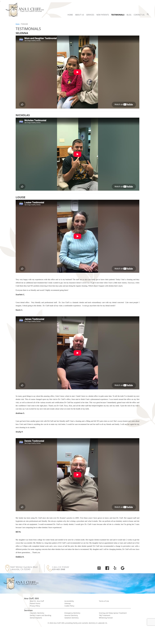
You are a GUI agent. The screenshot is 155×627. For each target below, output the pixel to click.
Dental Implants (36, 618)
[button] (148, 15)
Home (70, 15)
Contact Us (139, 15)
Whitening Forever (106, 618)
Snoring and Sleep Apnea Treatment (113, 613)
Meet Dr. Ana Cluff (37, 601)
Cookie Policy (69, 606)
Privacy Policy (35, 606)
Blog (129, 15)
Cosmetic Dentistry (37, 613)
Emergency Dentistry (72, 613)
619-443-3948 (58, 569)
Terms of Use (104, 601)
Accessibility (69, 601)
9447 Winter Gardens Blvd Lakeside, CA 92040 (23, 568)
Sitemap (67, 603)
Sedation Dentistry (71, 618)
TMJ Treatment (104, 615)
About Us (79, 15)
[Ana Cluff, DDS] (25, 10)
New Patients (102, 15)
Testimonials (117, 15)
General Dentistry (71, 615)
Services (90, 15)
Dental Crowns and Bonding (40, 615)
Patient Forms (35, 603)
